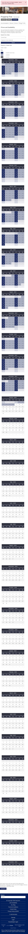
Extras (16, 23)
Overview (4, 19)
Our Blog (13, 905)
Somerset (16, 17)
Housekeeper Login (13, 922)
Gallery (9, 19)
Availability (15, 19)
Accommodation (5, 23)
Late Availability (13, 902)
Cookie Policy (13, 909)
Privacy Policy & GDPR (13, 911)
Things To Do (22, 23)
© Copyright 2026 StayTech (13, 900)
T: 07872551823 (13, 914)
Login (13, 919)
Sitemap (13, 917)
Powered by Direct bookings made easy (12, 925)
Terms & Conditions (13, 907)
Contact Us (3, 888)
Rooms (11, 23)
